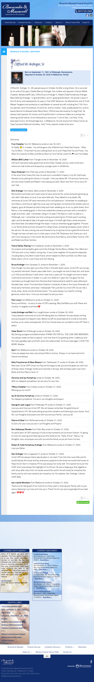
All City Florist (6, 581)
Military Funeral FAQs (72, 22)
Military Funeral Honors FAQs (47, 652)
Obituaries (38, 22)
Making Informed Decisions (11, 637)
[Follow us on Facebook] (91, 661)
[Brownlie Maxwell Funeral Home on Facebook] (87, 16)
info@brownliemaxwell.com (82, 7)
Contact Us (85, 22)
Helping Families (7, 640)
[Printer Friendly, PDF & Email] (83, 502)
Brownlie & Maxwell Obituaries (25, 52)
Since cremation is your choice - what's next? (14, 611)
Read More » (44, 560)
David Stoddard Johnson (42, 591)
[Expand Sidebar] (4, 51)
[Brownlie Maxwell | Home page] (15, 9)
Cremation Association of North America (14, 617)
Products (49, 22)
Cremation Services (24, 22)
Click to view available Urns (11, 606)
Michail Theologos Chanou (42, 582)
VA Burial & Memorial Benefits (12, 625)
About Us (58, 22)
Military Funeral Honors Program (13, 634)
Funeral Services (10, 22)
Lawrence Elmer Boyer (41, 563)
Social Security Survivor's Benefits (13, 622)
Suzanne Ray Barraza (41, 573)
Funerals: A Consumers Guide (12, 628)
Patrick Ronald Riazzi (41, 554)
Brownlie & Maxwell (15, 647)
